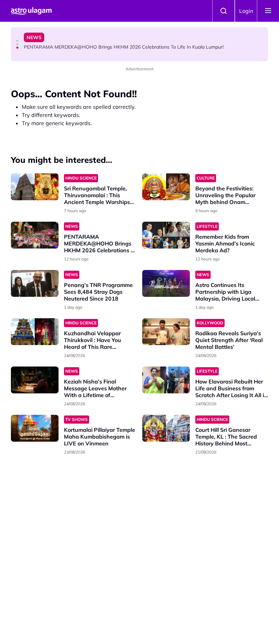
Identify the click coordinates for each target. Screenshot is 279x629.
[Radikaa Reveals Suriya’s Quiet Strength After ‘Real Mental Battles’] (166, 331)
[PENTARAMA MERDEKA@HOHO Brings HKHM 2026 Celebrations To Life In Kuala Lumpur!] (35, 235)
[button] (17, 41)
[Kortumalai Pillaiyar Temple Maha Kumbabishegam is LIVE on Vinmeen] (35, 428)
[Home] (31, 11)
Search (223, 11)
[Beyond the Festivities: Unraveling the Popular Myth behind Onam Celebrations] (166, 186)
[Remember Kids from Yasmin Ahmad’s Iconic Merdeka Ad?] (166, 235)
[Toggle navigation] (268, 11)
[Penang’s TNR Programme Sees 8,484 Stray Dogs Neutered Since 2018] (35, 283)
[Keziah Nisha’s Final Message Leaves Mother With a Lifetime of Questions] (35, 380)
